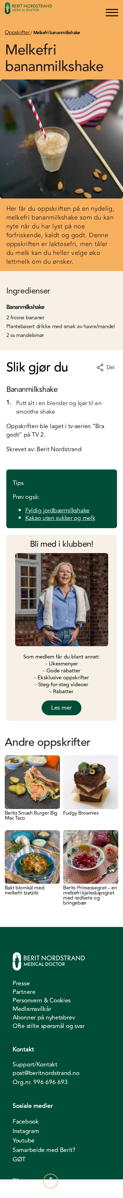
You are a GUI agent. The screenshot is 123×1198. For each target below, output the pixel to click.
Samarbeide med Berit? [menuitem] (44, 1150)
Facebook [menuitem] (26, 1121)
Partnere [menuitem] (24, 992)
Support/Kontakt (35, 1064)
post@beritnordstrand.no (46, 1073)
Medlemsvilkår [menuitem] (32, 1009)
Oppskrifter (18, 32)
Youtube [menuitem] (24, 1140)
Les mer (61, 707)
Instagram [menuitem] (26, 1131)
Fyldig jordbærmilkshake (57, 510)
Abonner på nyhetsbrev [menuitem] (44, 1017)
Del (110, 367)
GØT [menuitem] (19, 1159)
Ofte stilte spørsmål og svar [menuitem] (49, 1026)
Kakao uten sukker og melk (60, 518)
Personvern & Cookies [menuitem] (42, 1000)
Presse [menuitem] (21, 983)
